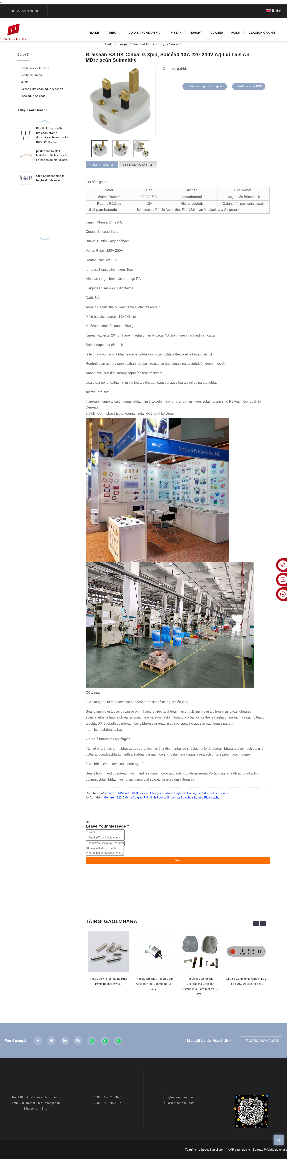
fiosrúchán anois (262, 1040)
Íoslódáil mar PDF (250, 86)
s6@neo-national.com (179, 1102)
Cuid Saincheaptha (144, 32)
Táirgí (112, 32)
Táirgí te (190, 1149)
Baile (94, 32)
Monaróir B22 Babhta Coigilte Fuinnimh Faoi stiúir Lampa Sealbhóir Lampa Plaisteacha (162, 797)
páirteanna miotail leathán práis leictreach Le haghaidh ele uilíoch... (53, 155)
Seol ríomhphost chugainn (206, 86)
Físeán (176, 32)
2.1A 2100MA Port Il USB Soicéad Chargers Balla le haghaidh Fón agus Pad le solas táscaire (166, 793)
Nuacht (196, 32)
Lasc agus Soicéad (33, 95)
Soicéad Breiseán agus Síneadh (157, 44)
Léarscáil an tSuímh (212, 1149)
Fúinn (235, 32)
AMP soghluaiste (239, 1149)
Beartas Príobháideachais (270, 1149)
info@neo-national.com (179, 1097)
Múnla (24, 82)
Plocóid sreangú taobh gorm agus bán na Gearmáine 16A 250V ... (154, 983)
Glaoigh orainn (262, 32)
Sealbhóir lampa (31, 75)
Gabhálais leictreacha (34, 68)
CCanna (217, 32)
